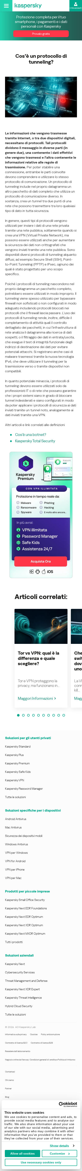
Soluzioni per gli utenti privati (28, 738)
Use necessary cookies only (41, 1162)
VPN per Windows (16, 852)
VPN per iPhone (15, 869)
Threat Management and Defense (26, 980)
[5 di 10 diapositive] (38, 715)
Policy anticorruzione (50, 1034)
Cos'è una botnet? (30, 434)
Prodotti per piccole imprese (27, 891)
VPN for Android (15, 861)
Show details (59, 1146)
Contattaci (10, 1072)
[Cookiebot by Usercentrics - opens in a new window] (59, 1104)
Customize (57, 1153)
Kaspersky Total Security (35, 441)
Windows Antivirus (16, 844)
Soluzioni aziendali (19, 955)
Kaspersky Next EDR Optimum (24, 916)
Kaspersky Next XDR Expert (22, 989)
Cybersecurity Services (20, 972)
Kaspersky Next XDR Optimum (24, 925)
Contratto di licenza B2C (16, 1043)
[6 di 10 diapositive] (43, 715)
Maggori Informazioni (35, 698)
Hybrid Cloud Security (18, 1006)
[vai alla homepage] (28, 5)
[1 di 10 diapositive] (18, 715)
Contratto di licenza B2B (42, 1043)
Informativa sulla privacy (16, 1034)
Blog (7, 1097)
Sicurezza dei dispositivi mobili (23, 835)
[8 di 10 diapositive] (53, 715)
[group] (41, 658)
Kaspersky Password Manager (24, 788)
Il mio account (76, 8)
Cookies (34, 1034)
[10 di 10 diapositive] (63, 715)
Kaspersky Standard (17, 746)
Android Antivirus (15, 819)
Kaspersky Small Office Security (25, 900)
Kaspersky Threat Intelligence (23, 997)
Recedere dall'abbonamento (17, 1051)
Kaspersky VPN (14, 780)
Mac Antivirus (13, 827)
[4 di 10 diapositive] (33, 715)
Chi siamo (9, 1080)
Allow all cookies (22, 1153)
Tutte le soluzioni (15, 797)
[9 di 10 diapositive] (58, 715)
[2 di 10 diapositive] (23, 715)
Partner (8, 1088)
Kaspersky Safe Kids (18, 771)
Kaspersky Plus (14, 755)
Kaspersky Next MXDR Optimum (25, 933)
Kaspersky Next (15, 964)
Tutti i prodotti (13, 942)
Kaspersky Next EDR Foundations (26, 908)
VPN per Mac (13, 878)
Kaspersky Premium (17, 763)
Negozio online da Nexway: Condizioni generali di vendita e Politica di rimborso (40, 1059)
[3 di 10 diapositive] (28, 715)
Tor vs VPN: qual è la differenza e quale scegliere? (38, 658)
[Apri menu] (6, 5)
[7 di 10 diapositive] (48, 715)
